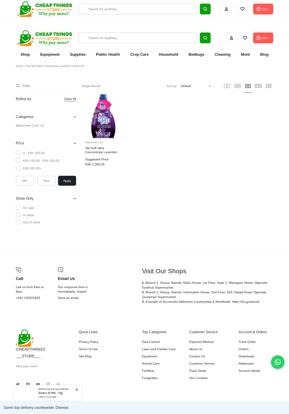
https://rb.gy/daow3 (245, 301)
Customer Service (202, 363)
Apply (67, 181)
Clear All (70, 99)
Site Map (85, 356)
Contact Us (197, 356)
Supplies (78, 54)
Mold (245, 54)
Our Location (198, 378)
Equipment (50, 54)
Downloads (246, 356)
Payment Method (201, 342)
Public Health (108, 54)
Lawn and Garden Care (159, 349)
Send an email (97, 284)
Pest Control (151, 342)
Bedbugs (196, 54)
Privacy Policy (88, 342)
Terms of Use (88, 349)
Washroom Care (94, 142)
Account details (249, 370)
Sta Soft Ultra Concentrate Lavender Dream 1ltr (101, 152)
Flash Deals (197, 370)
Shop (25, 54)
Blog (264, 54)
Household (168, 54)
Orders (244, 349)
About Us (195, 349)
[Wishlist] (245, 37)
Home (19, 66)
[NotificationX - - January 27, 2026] (47, 392)
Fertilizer (148, 370)
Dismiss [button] (62, 407)
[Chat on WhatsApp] (277, 362)
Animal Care (151, 363)
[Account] (231, 37)
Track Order (247, 342)
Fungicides (150, 378)
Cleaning (223, 54)
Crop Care (139, 54)
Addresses (246, 363)
